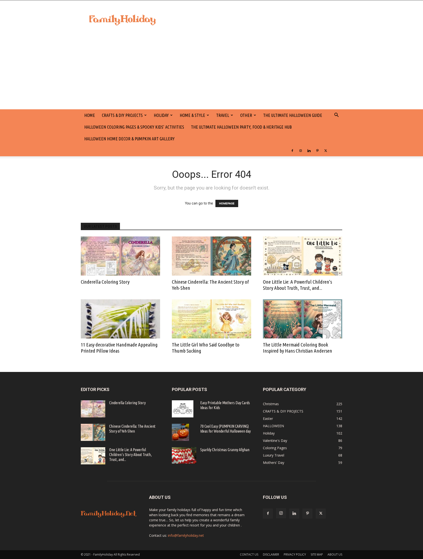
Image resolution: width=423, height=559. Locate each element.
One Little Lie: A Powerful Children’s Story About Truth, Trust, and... (297, 285)
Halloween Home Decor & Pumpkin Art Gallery (129, 138)
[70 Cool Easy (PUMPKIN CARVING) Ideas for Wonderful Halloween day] (180, 432)
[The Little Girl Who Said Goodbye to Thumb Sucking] (211, 318)
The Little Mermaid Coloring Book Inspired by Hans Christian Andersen (297, 348)
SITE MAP (317, 554)
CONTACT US (249, 554)
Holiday (161, 115)
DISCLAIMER (271, 554)
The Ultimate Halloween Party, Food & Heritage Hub (241, 126)
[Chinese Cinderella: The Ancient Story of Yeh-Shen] (211, 256)
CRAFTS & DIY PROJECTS (122, 115)
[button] (336, 115)
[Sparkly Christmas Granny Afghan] (184, 455)
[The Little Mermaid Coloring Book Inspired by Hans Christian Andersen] (302, 318)
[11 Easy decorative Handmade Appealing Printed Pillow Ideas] (120, 318)
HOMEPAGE (227, 203)
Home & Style (192, 115)
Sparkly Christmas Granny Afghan (224, 449)
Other (246, 115)
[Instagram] (300, 150)
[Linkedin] (309, 150)
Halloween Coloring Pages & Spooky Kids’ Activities (134, 126)
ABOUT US (335, 554)
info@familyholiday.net (186, 535)
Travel (222, 115)
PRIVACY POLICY (295, 554)
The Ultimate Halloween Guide (292, 115)
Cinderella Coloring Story (105, 282)
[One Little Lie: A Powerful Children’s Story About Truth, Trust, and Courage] (302, 256)
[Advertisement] (211, 72)
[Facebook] (292, 150)
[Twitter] (325, 150)
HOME (89, 115)
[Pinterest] (317, 150)
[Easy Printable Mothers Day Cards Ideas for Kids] (182, 408)
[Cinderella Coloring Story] (120, 256)
